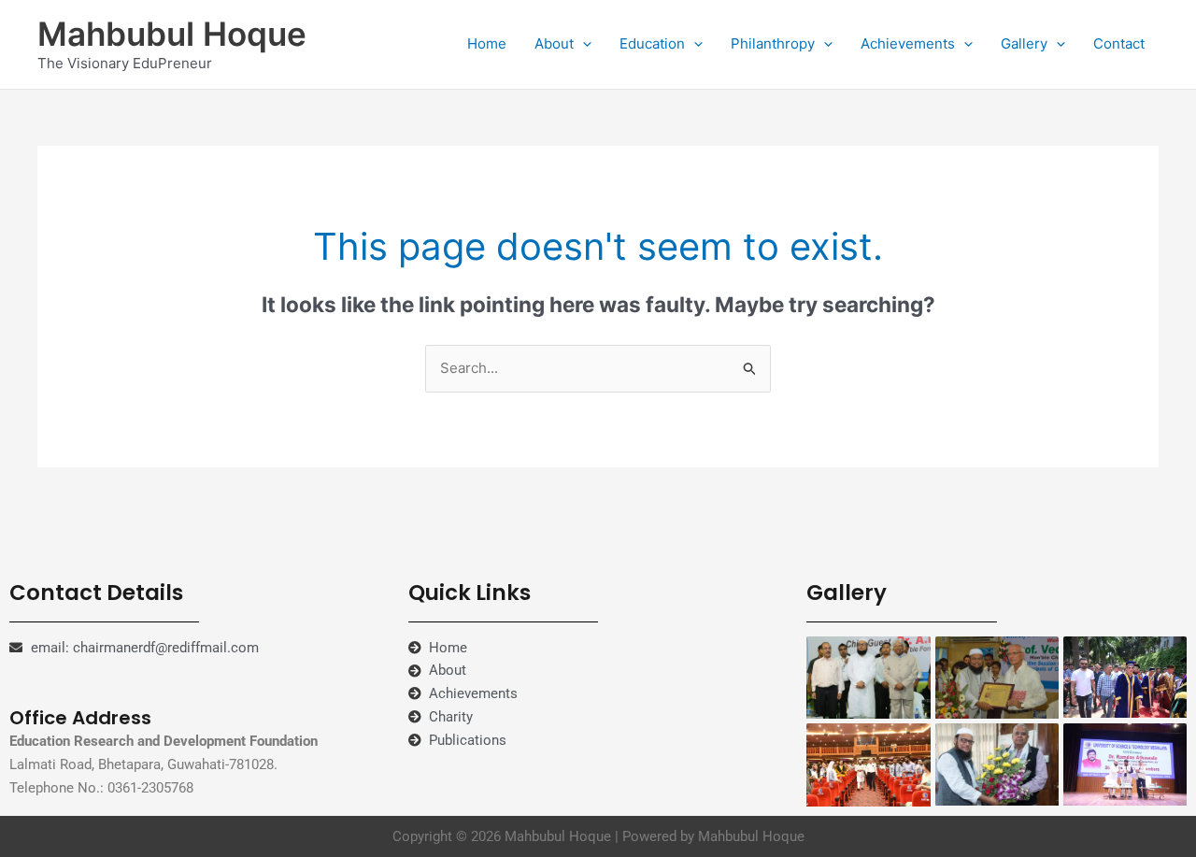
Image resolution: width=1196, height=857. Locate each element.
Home (486, 43)
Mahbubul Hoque (171, 33)
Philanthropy (773, 43)
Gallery (1024, 43)
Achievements (908, 43)
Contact (1119, 43)
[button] (582, 44)
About (554, 43)
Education (652, 43)
